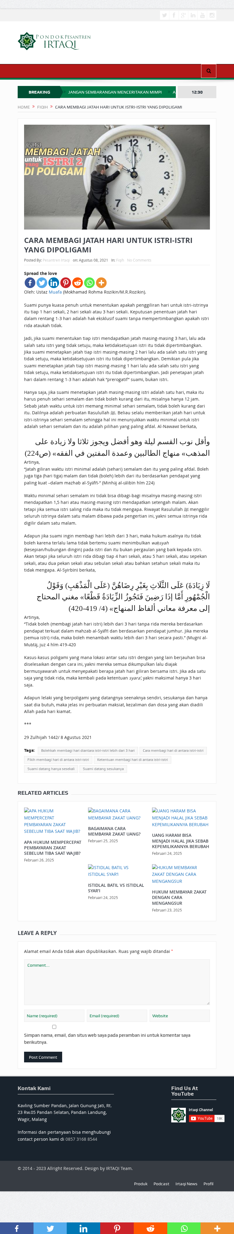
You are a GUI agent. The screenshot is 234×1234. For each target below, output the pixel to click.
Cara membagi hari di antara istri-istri (173, 750)
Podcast (161, 1183)
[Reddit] (77, 282)
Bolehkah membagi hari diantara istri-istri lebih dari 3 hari (88, 750)
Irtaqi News (186, 1183)
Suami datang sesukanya (103, 769)
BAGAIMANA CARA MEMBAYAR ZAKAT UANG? (114, 831)
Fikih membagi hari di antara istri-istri (58, 760)
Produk (140, 1183)
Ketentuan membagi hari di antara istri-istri (132, 760)
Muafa (55, 292)
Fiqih (120, 260)
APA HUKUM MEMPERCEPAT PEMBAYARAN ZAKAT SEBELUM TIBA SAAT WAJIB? (52, 847)
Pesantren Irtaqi (56, 260)
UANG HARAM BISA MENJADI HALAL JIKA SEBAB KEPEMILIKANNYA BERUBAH (180, 840)
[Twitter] (42, 282)
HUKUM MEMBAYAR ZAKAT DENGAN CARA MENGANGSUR (179, 897)
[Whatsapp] (89, 282)
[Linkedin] (53, 282)
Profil (208, 1183)
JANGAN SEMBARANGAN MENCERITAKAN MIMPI (115, 92)
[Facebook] (30, 282)
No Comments (139, 260)
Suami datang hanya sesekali (51, 769)
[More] (101, 282)
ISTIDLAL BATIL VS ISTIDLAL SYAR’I (116, 887)
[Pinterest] (65, 282)
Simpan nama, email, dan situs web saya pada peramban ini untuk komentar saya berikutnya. (107, 1038)
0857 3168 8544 (81, 1139)
